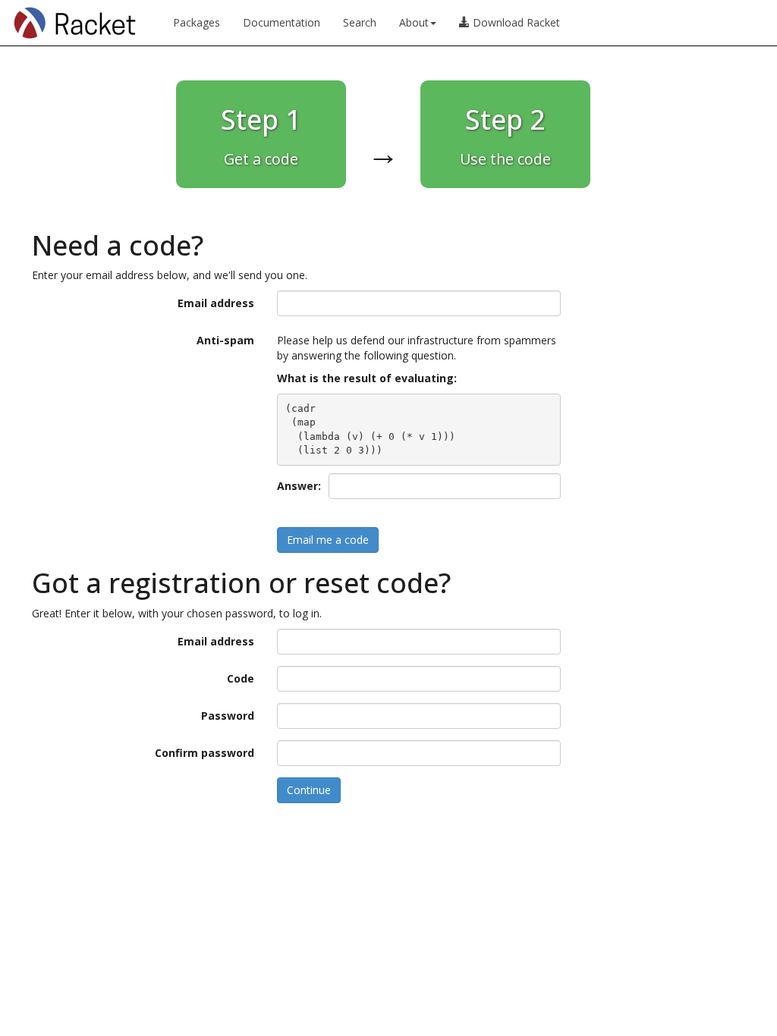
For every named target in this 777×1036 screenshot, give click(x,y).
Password (227, 715)
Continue (309, 790)
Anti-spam (225, 340)
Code (240, 678)
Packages (196, 22)
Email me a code (328, 539)
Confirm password (204, 753)
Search (359, 22)
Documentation (281, 22)
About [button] (414, 22)
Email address (216, 303)
